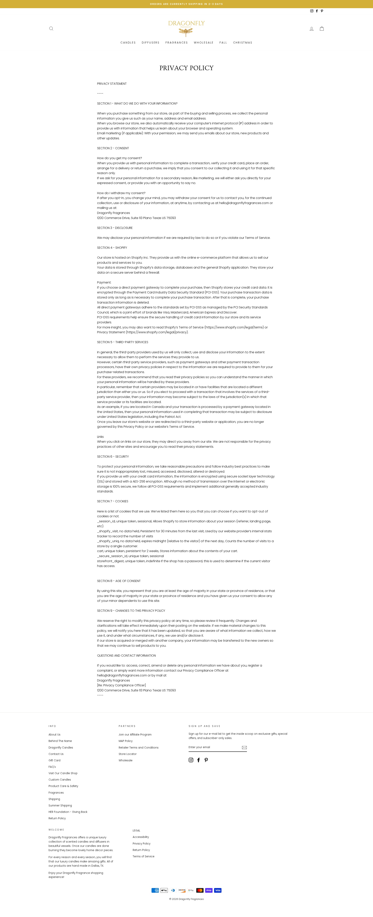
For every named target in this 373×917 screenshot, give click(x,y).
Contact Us (56, 754)
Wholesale (204, 42)
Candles (128, 42)
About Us (54, 734)
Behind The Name (60, 741)
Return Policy (57, 818)
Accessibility (141, 837)
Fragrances (177, 42)
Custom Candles (60, 780)
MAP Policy (125, 741)
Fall (223, 42)
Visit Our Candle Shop (63, 773)
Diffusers (151, 42)
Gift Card (54, 760)
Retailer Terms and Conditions (139, 747)
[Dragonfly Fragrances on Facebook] (198, 760)
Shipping (54, 799)
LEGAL (136, 830)
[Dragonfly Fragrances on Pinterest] (206, 760)
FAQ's (52, 767)
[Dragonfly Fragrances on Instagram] (191, 760)
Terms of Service (143, 856)
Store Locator (128, 754)
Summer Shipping (60, 805)
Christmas (243, 42)
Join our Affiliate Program (135, 734)
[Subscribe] (244, 747)
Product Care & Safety (63, 786)
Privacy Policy (141, 843)
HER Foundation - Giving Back (68, 812)
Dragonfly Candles (61, 747)
